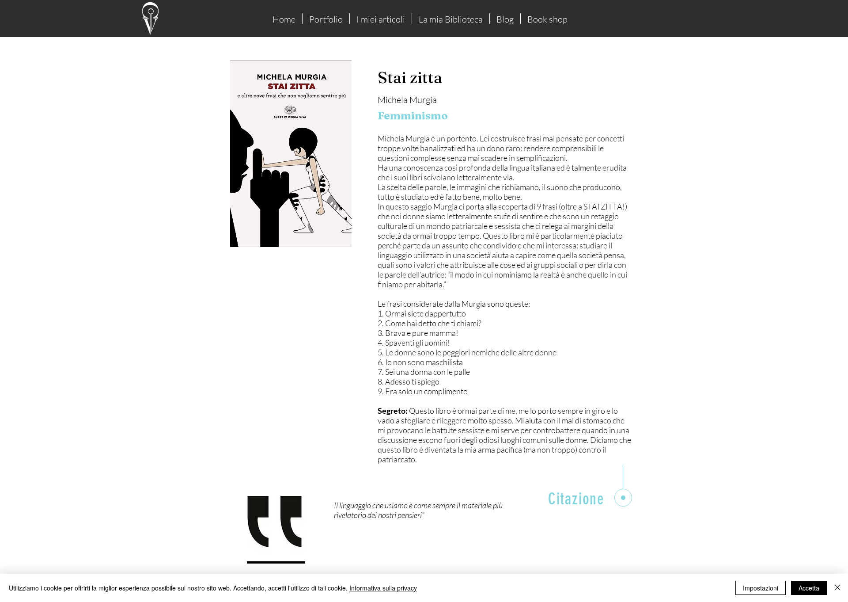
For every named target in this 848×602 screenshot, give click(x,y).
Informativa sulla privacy (383, 587)
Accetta (809, 587)
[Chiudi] (837, 588)
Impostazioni (760, 587)
